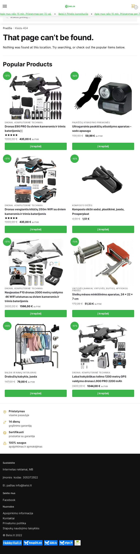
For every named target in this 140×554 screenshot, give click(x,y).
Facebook (9, 500)
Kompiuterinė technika (28, 122)
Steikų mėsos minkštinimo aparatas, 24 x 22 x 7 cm (102, 296)
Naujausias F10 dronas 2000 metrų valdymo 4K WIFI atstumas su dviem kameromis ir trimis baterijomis (34, 297)
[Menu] (8, 6)
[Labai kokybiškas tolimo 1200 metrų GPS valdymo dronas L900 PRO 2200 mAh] (103, 347)
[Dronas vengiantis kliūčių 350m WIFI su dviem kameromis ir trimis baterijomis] (36, 179)
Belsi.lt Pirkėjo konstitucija (73, 13)
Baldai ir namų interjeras (20, 372)
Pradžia (7, 28)
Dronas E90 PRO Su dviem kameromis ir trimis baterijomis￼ (35, 129)
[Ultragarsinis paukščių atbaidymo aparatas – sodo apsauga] (103, 96)
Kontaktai (9, 518)
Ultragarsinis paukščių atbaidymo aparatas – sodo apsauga (101, 129)
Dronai (9, 122)
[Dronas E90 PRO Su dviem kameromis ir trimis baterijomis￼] (36, 96)
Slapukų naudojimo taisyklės (21, 528)
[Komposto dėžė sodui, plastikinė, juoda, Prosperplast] (103, 179)
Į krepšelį (35, 146)
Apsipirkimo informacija (18, 513)
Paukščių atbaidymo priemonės (91, 122)
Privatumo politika (14, 523)
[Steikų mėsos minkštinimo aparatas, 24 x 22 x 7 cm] (103, 262)
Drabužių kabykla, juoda (21, 376)
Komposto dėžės (82, 205)
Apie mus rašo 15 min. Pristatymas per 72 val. (25, 13)
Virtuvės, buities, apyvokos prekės (100, 289)
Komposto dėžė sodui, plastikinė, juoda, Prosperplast (98, 211)
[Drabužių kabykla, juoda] (36, 347)
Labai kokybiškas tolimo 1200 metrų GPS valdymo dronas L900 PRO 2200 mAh (99, 379)
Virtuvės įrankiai (82, 288)
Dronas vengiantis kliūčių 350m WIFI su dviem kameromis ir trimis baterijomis (35, 211)
